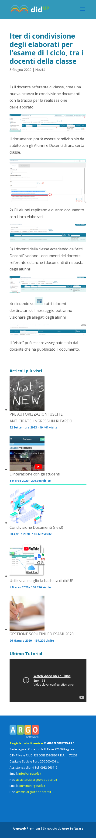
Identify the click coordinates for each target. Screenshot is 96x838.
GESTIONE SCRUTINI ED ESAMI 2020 (42, 634)
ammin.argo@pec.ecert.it (33, 792)
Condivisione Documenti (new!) (36, 527)
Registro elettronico (26, 743)
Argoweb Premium (26, 829)
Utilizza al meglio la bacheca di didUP (41, 580)
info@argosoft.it (29, 773)
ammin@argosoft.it (31, 786)
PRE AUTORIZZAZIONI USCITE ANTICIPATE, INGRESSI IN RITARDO (41, 418)
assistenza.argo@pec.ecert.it (36, 779)
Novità (40, 69)
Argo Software (72, 829)
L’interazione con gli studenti (35, 474)
